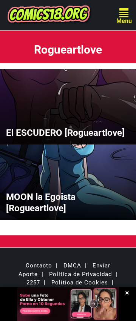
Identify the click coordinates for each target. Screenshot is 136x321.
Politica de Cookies (79, 282)
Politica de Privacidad (80, 274)
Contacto (39, 265)
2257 (33, 282)
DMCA (72, 265)
